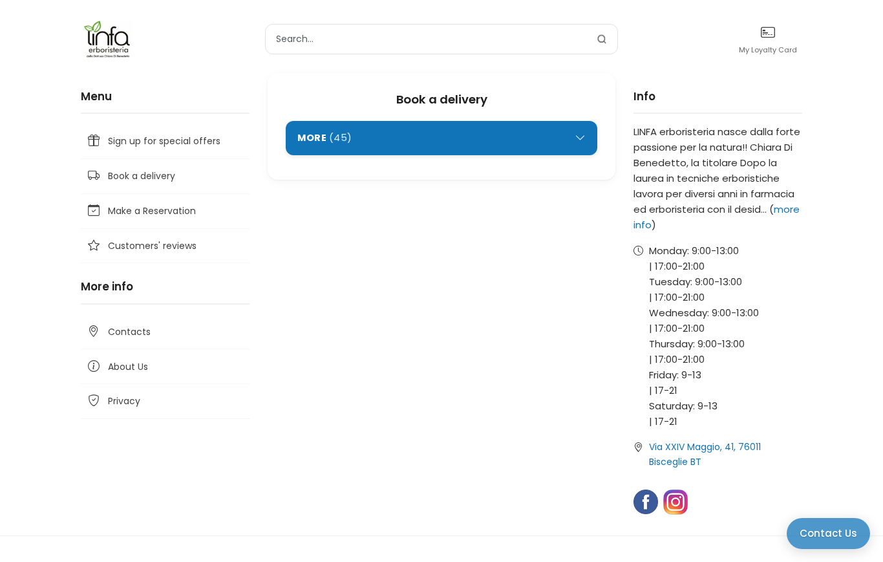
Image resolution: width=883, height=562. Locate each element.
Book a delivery (141, 175)
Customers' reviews (152, 245)
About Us (128, 366)
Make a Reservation (152, 210)
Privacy (124, 400)
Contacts (129, 331)
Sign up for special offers (164, 141)
